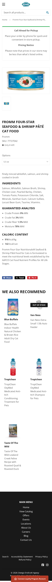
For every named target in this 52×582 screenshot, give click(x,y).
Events (26, 519)
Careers (26, 531)
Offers (26, 515)
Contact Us (26, 539)
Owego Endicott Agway (28, 572)
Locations (26, 523)
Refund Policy (25, 559)
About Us (26, 527)
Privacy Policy (41, 556)
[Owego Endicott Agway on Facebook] (43, 565)
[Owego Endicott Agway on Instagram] (47, 565)
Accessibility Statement (22, 556)
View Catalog (26, 511)
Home (4, 19)
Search (5, 556)
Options (6, 155)
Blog (26, 535)
